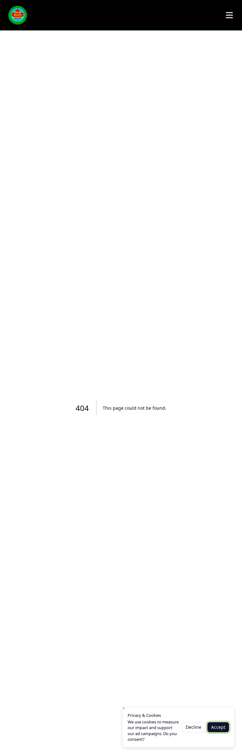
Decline (193, 727)
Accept (218, 727)
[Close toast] (123, 708)
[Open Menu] (229, 15)
